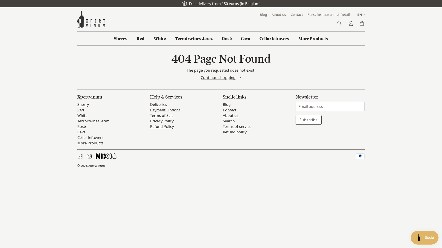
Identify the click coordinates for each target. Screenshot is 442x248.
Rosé (81, 126)
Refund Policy (162, 126)
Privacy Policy (162, 121)
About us (230, 115)
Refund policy (235, 132)
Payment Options (165, 110)
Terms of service (237, 126)
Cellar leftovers (90, 137)
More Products (90, 143)
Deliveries (158, 104)
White (82, 115)
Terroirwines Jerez (93, 121)
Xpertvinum (96, 165)
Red (80, 110)
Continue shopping (218, 77)
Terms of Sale (162, 115)
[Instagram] (89, 156)
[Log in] (351, 23)
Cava (81, 132)
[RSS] (106, 156)
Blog (227, 104)
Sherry (83, 104)
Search (229, 121)
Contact (229, 110)
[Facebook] (80, 156)
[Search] (340, 23)
